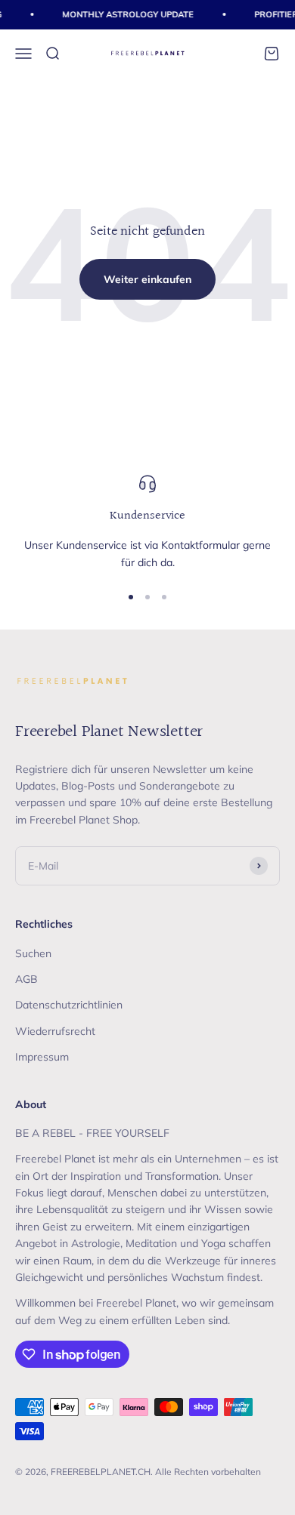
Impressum (42, 1057)
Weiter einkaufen (147, 279)
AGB (26, 979)
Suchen (33, 953)
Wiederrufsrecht (55, 1031)
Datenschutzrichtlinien (69, 1005)
